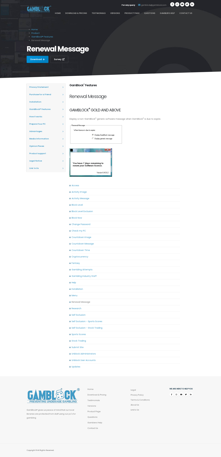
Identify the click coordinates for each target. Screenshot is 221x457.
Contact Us (185, 13)
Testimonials (99, 13)
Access (75, 185)
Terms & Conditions (140, 400)
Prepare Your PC (37, 124)
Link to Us (34, 168)
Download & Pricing (76, 13)
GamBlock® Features (42, 36)
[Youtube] (182, 4)
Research (76, 308)
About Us (135, 405)
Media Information (39, 138)
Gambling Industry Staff (84, 276)
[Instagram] (177, 4)
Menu (74, 295)
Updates (76, 366)
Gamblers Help (167, 13)
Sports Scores (79, 334)
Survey (58, 59)
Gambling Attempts (82, 269)
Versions (115, 13)
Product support (37, 153)
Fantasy (76, 263)
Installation (35, 101)
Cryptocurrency (80, 256)
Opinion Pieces (36, 146)
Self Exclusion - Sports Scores (87, 321)
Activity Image (79, 191)
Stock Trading (79, 340)
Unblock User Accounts (84, 360)
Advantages (35, 131)
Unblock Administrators (84, 353)
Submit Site (78, 347)
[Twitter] (187, 4)
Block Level (77, 204)
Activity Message (80, 198)
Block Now (77, 217)
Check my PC (79, 230)
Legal (133, 390)
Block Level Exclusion (82, 211)
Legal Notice (35, 160)
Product (35, 33)
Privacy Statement (39, 87)
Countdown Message (83, 243)
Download (36, 59)
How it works (35, 116)
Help (74, 282)
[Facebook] (172, 4)
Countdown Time (81, 250)
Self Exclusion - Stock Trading (87, 327)
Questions (149, 13)
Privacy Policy (137, 395)
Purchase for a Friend (40, 94)
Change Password (81, 224)
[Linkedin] (192, 4)
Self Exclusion (79, 314)
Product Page (131, 13)
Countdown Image (81, 237)
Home (58, 13)
